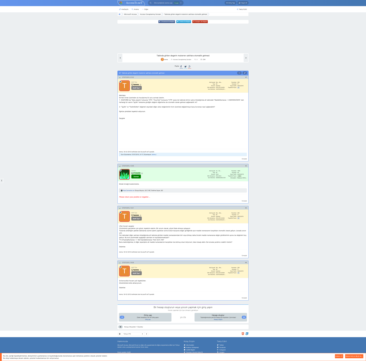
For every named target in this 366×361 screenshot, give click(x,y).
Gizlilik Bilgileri (190, 350)
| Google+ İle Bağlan (200, 21)
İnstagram (222, 350)
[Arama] (150, 3)
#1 (246, 77)
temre (153, 154)
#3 (246, 208)
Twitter (221, 345)
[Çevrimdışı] (120, 81)
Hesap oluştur (218, 319)
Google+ (222, 352)
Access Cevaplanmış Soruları (182, 59)
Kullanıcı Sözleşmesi (192, 347)
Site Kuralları (190, 345)
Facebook (222, 347)
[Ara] (181, 3)
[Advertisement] (179, 38)
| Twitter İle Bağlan (184, 21)
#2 (246, 166)
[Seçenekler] (239, 72)
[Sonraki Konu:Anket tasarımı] (246, 58)
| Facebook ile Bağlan (167, 21)
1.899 (239, 176)
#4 (246, 262)
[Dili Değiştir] (146, 334)
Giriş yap (148, 319)
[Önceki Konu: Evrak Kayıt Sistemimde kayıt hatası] (120, 58)
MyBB (129, 352)
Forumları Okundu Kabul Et (194, 352)
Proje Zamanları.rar (128, 190)
